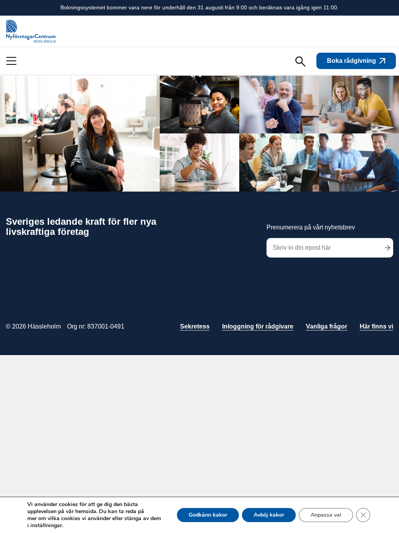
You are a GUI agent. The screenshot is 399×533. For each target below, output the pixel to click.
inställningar (46, 525)
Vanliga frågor (326, 326)
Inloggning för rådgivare (257, 326)
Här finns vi (376, 326)
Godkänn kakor (208, 515)
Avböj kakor (269, 515)
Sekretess (195, 326)
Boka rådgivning (351, 60)
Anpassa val (326, 515)
